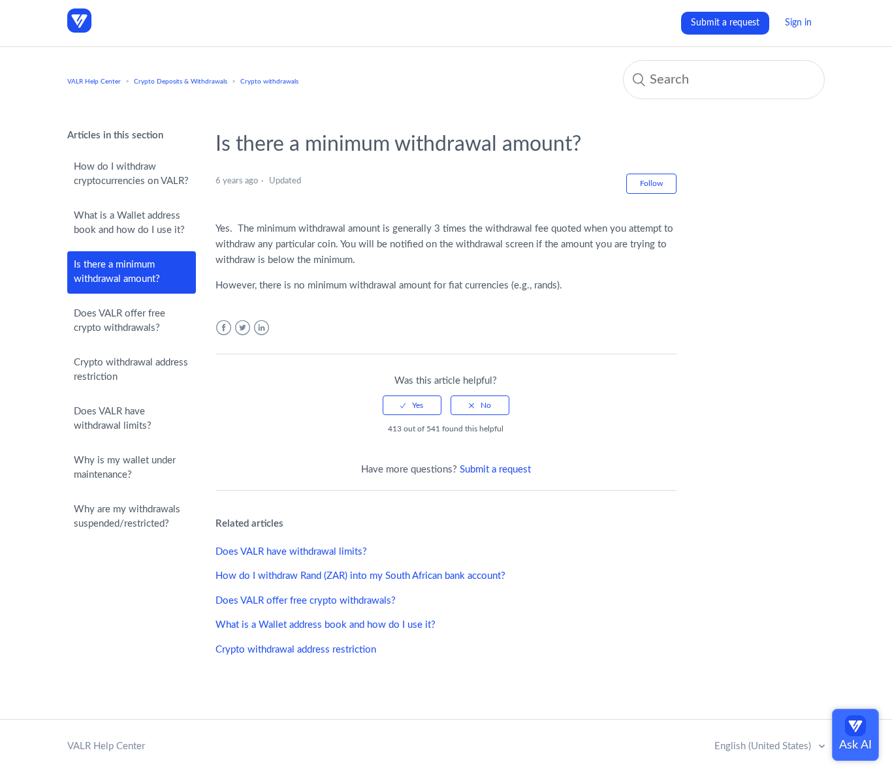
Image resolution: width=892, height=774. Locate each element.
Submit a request (725, 22)
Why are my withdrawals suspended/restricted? (127, 516)
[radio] (412, 405)
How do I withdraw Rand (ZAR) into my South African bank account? (360, 576)
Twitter (242, 328)
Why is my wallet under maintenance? (125, 468)
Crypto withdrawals (269, 81)
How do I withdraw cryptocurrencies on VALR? (131, 174)
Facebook (223, 328)
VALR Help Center (94, 81)
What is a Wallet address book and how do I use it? (129, 223)
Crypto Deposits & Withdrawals (180, 81)
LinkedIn (261, 328)
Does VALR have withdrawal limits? (112, 419)
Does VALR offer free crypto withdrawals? (119, 321)
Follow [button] (651, 183)
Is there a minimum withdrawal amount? (117, 272)
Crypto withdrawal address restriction (131, 370)
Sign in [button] (798, 22)
